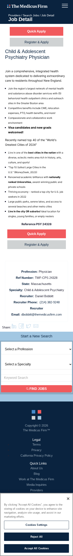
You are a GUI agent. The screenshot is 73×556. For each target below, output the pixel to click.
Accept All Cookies (36, 548)
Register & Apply (37, 42)
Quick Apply (36, 31)
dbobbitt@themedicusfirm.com (41, 314)
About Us (36, 468)
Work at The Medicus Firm (36, 479)
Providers (14, 15)
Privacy (36, 450)
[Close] (68, 498)
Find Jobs (38, 388)
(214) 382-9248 (50, 302)
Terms (36, 444)
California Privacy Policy (36, 455)
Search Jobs (31, 15)
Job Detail (47, 15)
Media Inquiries (37, 484)
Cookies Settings (36, 524)
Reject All (36, 536)
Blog (37, 473)
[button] (35, 327)
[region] (36, 524)
